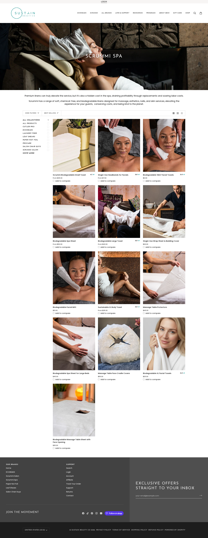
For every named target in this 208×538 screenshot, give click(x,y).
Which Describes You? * (90, 286)
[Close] (134, 223)
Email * (83, 267)
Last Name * (85, 256)
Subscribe (104, 299)
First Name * (85, 246)
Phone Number (86, 277)
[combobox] (85, 281)
